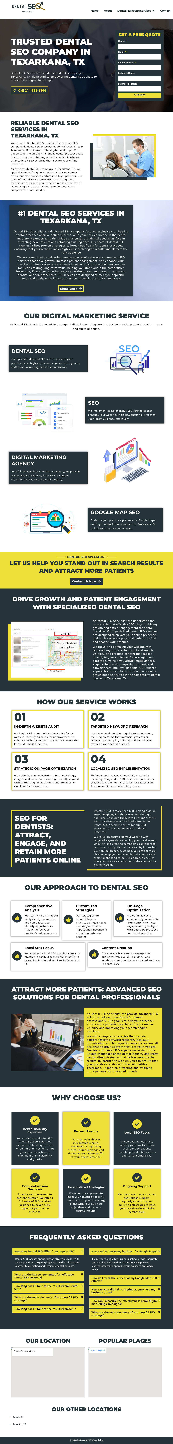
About (108, 10)
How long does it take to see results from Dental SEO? (46, 1287)
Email (121, 51)
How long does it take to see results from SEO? (45, 1309)
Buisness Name (126, 73)
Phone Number (126, 62)
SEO (93, 403)
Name (121, 41)
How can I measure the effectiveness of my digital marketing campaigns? (124, 1302)
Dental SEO (28, 351)
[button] (48, 1251)
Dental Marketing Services (134, 10)
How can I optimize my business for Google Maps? (124, 1251)
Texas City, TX (19, 1424)
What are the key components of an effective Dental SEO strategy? (44, 1276)
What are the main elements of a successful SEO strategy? (46, 1299)
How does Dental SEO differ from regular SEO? (45, 1251)
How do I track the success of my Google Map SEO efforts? (124, 1279)
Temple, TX (18, 1417)
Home (95, 10)
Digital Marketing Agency (38, 460)
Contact (165, 10)
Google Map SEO (115, 512)
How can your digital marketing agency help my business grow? (123, 1291)
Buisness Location (127, 83)
